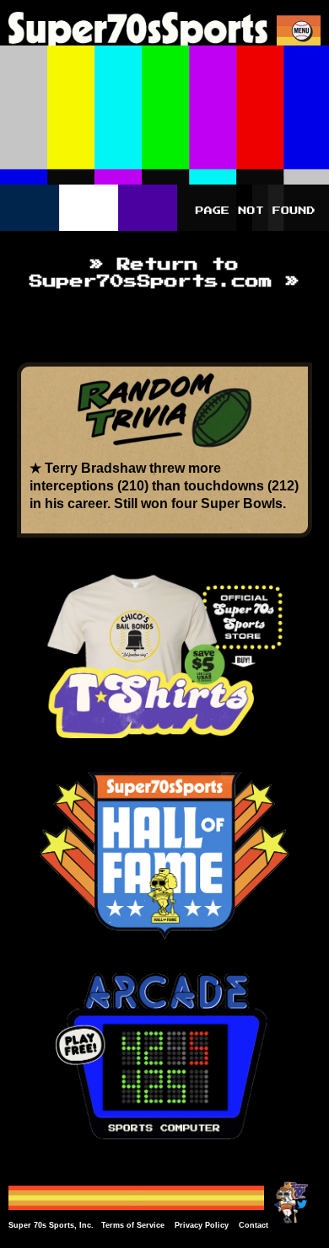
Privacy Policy (202, 1225)
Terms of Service (132, 1225)
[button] (301, 30)
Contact (253, 1225)
